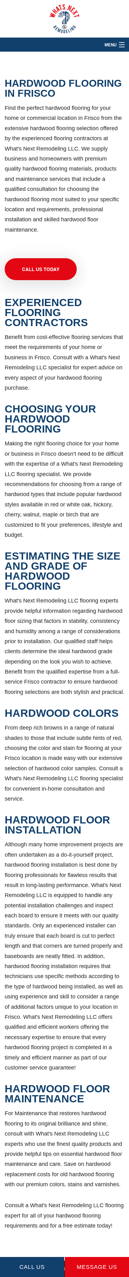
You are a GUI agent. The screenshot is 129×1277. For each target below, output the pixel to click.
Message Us (97, 1267)
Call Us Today (40, 269)
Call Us (32, 1267)
